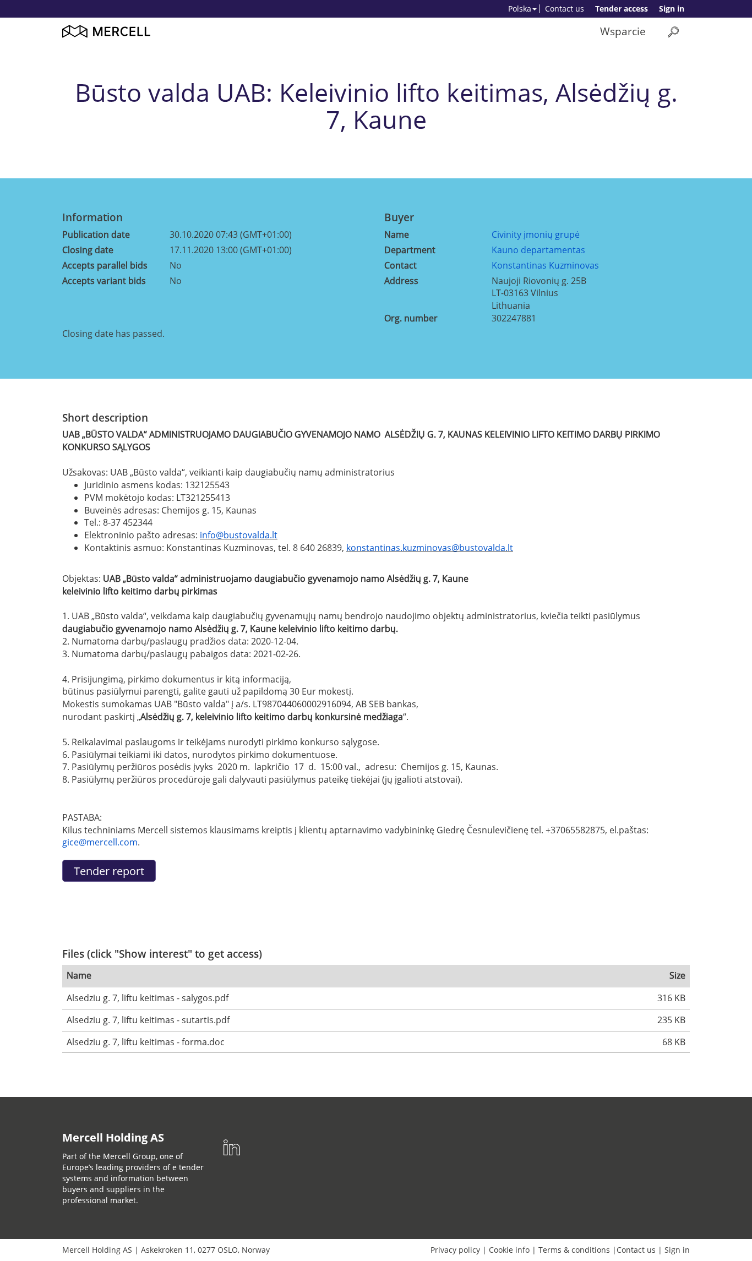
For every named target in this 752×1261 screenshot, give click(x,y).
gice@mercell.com (100, 842)
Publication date (96, 234)
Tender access (621, 8)
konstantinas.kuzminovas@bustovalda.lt (429, 548)
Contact (400, 265)
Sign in (671, 8)
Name (396, 234)
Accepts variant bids (104, 281)
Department (409, 250)
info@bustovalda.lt (238, 535)
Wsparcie (623, 31)
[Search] (673, 32)
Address (401, 281)
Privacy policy (455, 1249)
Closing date (87, 250)
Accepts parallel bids (105, 265)
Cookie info (509, 1249)
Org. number (411, 318)
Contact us (564, 8)
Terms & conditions (574, 1249)
